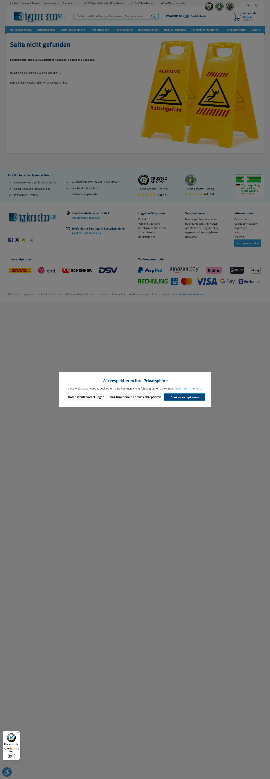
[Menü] (17, 733)
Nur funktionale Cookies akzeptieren (135, 397)
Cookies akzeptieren (185, 397)
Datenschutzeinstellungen (86, 397)
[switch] (11, 756)
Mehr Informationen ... (188, 388)
